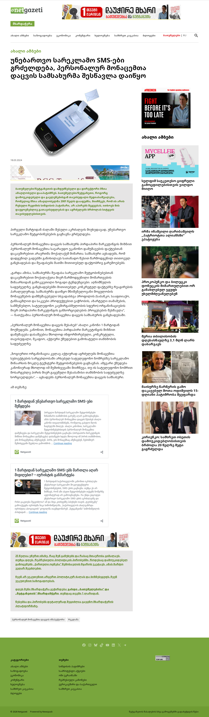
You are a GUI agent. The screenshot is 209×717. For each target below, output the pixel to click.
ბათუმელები (171, 35)
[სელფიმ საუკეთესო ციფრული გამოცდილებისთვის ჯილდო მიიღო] (170, 161)
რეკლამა (73, 619)
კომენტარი (82, 35)
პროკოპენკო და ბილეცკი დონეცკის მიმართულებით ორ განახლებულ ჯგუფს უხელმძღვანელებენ (168, 287)
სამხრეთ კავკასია (126, 35)
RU (184, 35)
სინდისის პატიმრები (72, 666)
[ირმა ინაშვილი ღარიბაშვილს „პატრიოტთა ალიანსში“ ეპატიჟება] (170, 212)
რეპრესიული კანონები (73, 679)
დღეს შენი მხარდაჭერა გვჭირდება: (41, 589)
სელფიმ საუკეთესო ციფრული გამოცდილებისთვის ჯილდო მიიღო (168, 184)
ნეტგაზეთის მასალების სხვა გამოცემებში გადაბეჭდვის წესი (164, 711)
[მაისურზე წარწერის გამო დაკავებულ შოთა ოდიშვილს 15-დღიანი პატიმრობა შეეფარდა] (170, 367)
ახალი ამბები (19, 35)
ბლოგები (149, 35)
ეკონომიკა (63, 35)
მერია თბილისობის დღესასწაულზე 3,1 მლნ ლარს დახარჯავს (168, 340)
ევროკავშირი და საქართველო (78, 684)
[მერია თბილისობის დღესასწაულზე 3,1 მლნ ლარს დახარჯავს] (170, 317)
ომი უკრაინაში (68, 675)
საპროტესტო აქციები (72, 670)
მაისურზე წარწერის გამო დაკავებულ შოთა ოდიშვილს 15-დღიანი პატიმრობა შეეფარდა (170, 390)
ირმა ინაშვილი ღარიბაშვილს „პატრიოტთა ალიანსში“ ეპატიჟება (168, 235)
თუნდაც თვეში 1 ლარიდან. (79, 593)
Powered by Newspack (41, 711)
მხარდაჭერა (22, 24)
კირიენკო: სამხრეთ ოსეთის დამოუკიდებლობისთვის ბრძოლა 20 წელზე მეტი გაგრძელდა (166, 443)
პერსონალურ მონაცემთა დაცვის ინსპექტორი (38, 619)
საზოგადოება (42, 35)
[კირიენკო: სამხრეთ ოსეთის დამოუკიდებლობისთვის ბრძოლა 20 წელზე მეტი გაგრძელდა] (170, 418)
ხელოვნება (102, 35)
